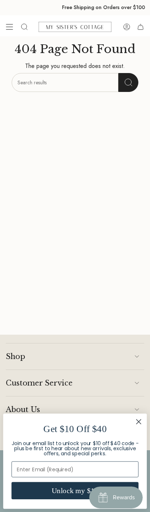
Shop (15, 356)
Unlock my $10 (75, 491)
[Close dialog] (139, 421)
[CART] (140, 27)
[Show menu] (9, 27)
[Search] (128, 82)
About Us (23, 409)
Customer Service (39, 383)
